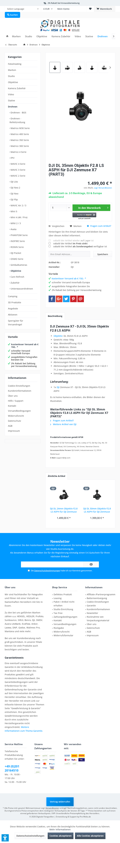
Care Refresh (17, 276)
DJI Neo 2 (15, 187)
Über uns (13, 395)
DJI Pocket (15, 252)
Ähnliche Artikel (56, 476)
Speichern (102, 254)
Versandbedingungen (19, 410)
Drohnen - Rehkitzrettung (17, 120)
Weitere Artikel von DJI (64, 424)
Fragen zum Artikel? (100, 225)
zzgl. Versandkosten (103, 187)
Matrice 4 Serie (18, 151)
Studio (11, 76)
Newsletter (92, 613)
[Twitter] (66, 299)
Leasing (58, 598)
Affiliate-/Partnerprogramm (101, 594)
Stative (11, 100)
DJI (58, 387)
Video (11, 94)
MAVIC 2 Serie (17, 175)
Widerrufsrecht (16, 415)
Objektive (13, 82)
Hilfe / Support (15, 400)
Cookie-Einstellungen (19, 385)
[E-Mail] (80, 299)
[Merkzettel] (90, 8)
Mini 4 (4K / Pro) (18, 217)
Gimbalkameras (18, 264)
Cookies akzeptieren (61, 835)
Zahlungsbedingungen (65, 616)
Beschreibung (55, 316)
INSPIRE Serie (17, 241)
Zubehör (15, 282)
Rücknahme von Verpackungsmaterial (98, 618)
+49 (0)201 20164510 (12, 768)
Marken (12, 70)
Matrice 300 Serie (19, 146)
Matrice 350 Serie (19, 140)
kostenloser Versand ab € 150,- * (24, 345)
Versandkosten (52, 808)
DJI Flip (14, 199)
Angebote (13, 308)
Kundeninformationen (19, 390)
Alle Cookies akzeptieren (90, 835)
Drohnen (12, 106)
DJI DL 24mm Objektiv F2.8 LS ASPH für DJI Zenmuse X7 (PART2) (64, 510)
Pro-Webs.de (85, 816)
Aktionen (12, 314)
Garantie (91, 605)
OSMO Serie (16, 258)
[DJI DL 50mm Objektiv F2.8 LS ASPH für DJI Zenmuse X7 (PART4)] (97, 494)
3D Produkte (14, 302)
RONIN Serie (17, 247)
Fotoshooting (14, 63)
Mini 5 (13, 211)
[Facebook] (52, 299)
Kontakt (12, 405)
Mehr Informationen (60, 829)
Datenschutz (14, 420)
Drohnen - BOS (18, 112)
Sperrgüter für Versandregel (15, 322)
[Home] (7, 36)
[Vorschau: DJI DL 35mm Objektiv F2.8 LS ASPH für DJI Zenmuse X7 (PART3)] (67, 67)
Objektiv (58, 335)
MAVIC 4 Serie (17, 163)
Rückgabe (59, 627)
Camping (12, 296)
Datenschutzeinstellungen (30, 835)
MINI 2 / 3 (15, 223)
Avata (13, 229)
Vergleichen (57, 226)
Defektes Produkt (63, 594)
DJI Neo (14, 193)
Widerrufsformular (63, 635)
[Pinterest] (73, 299)
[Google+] (59, 299)
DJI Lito (14, 181)
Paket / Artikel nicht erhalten (64, 603)
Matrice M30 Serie (20, 128)
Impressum (14, 430)
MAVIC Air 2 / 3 (18, 205)
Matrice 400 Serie (19, 134)
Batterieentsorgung (97, 598)
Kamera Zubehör (17, 88)
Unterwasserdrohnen (21, 288)
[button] (84, 216)
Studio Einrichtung (63, 609)
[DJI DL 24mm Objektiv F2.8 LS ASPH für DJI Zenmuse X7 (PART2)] (63, 494)
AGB (10, 425)
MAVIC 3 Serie (17, 169)
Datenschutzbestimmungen (47, 570)
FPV (12, 157)
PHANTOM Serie (19, 235)
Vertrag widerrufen (60, 801)
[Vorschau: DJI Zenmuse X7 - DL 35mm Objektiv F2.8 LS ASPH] (54, 67)
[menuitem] (23, 9)
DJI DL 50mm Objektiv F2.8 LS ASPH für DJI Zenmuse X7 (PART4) (97, 510)
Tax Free (58, 613)
